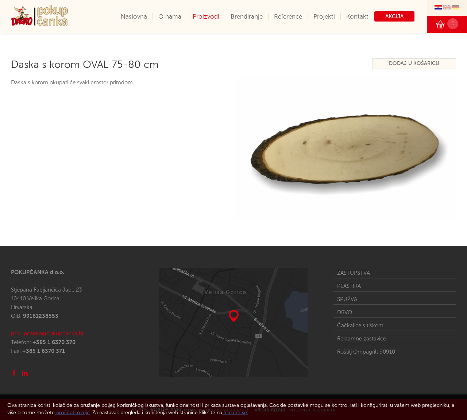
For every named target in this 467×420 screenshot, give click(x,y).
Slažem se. (235, 412)
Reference (288, 16)
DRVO (344, 312)
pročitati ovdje (72, 412)
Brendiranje (247, 16)
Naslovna (134, 16)
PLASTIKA (349, 286)
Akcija (394, 16)
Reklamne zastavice (361, 338)
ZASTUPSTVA (353, 273)
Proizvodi (206, 16)
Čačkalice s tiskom (360, 325)
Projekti (324, 16)
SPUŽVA (347, 299)
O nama (169, 16)
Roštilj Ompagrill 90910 (366, 351)
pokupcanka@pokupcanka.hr (47, 333)
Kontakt (357, 16)
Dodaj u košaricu (414, 63)
